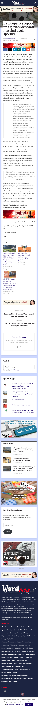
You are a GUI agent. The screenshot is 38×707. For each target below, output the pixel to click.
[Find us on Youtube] (5, 691)
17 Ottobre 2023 (22, 38)
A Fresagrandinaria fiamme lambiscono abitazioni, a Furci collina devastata (23, 394)
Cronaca (12, 633)
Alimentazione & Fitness (8, 627)
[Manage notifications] (22, 694)
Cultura (25, 633)
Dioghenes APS (5, 636)
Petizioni (15, 657)
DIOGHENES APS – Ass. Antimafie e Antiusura (14, 675)
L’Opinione (18, 648)
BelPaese (26, 630)
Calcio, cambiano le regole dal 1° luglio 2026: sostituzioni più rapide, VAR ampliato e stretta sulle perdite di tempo (9, 259)
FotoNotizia (10, 639)
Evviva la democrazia (18, 400)
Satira (3, 660)
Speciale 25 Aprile (22, 660)
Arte (14, 630)
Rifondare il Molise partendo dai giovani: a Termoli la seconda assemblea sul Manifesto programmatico (9, 284)
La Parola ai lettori (28, 648)
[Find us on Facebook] (1, 691)
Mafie (3, 657)
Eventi (3, 639)
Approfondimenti (6, 630)
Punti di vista (28, 657)
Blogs (16, 669)
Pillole (21, 657)
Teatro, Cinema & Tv (7, 666)
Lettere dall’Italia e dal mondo (16, 654)
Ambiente (19, 627)
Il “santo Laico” (28, 642)
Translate (17, 370)
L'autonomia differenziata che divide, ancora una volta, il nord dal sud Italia (23, 411)
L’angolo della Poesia (7, 648)
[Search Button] (35, 3)
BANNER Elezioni (6, 672)
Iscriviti (7, 532)
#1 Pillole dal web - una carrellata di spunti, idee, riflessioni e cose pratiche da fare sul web (22, 386)
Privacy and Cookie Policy (15, 704)
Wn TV (23, 666)
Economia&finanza (28, 636)
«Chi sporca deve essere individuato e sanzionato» (22, 459)
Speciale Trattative (6, 663)
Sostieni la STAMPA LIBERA (9, 681)
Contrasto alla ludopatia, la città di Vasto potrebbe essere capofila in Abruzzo (24, 257)
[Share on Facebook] (5, 49)
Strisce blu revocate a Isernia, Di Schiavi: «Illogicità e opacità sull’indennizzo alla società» (24, 468)
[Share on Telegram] (24, 49)
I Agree (29, 704)
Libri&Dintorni (30, 654)
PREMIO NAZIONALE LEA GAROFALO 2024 (13, 678)
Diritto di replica (16, 636)
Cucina (19, 633)
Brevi (32, 630)
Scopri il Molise (11, 660)
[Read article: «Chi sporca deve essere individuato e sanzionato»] (7, 460)
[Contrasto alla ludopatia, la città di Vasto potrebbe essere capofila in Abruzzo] (24, 248)
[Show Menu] (2, 3)
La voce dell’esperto (7, 651)
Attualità (19, 630)
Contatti (15, 672)
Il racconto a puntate (17, 645)
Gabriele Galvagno (10, 38)
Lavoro (31, 651)
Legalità (3, 654)
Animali (26, 627)
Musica (9, 657)
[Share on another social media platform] (33, 49)
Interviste (27, 645)
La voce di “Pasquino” (21, 651)
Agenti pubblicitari (25, 669)
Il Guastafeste (5, 645)
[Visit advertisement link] (19, 9)
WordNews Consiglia (7, 669)
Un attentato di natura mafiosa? (21, 405)
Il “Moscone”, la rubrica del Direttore (11, 642)
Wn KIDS (17, 666)
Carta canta (4, 633)
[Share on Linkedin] (15, 49)
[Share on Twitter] (10, 49)
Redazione (30, 678)
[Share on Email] (28, 49)
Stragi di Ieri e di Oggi (25, 663)
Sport (15, 663)
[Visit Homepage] (19, 3)
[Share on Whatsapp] (19, 49)
